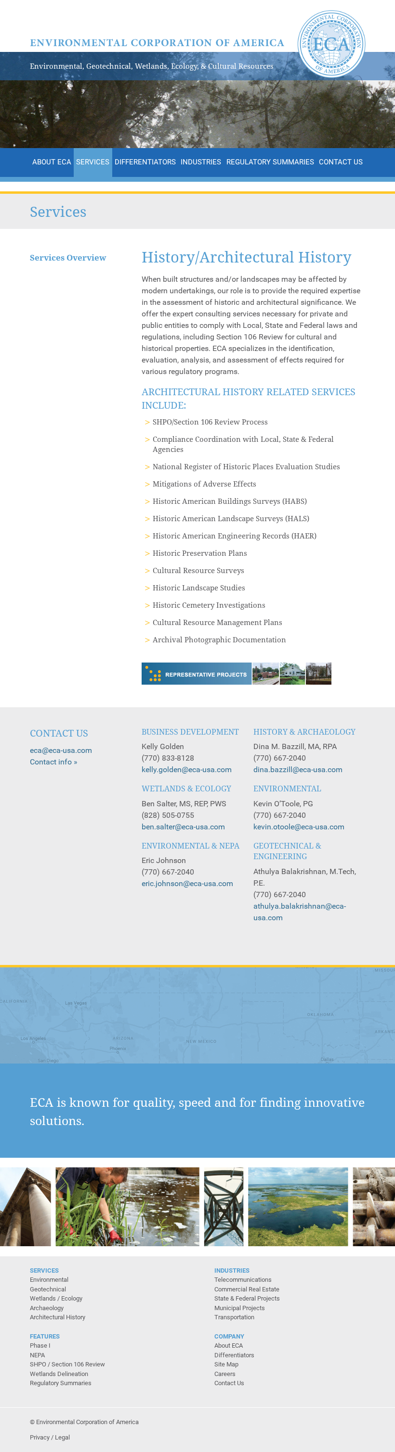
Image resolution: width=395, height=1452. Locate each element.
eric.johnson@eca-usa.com (187, 883)
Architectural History (57, 1317)
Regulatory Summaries (270, 162)
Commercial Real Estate (246, 1289)
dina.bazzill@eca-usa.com (297, 769)
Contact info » (54, 761)
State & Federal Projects (247, 1298)
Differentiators (145, 162)
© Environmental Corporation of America (84, 1422)
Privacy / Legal (50, 1437)
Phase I (40, 1345)
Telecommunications (243, 1279)
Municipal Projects (239, 1308)
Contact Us (341, 162)
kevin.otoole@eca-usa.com (298, 826)
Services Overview (68, 258)
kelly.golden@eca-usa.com (187, 769)
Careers (225, 1373)
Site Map (226, 1364)
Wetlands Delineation (59, 1373)
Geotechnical (48, 1289)
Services (92, 162)
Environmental (49, 1279)
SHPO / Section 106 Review (67, 1364)
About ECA (51, 162)
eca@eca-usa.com (61, 750)
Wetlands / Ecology (56, 1298)
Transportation (234, 1317)
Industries (201, 162)
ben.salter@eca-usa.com (183, 826)
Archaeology (47, 1308)
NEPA (37, 1355)
